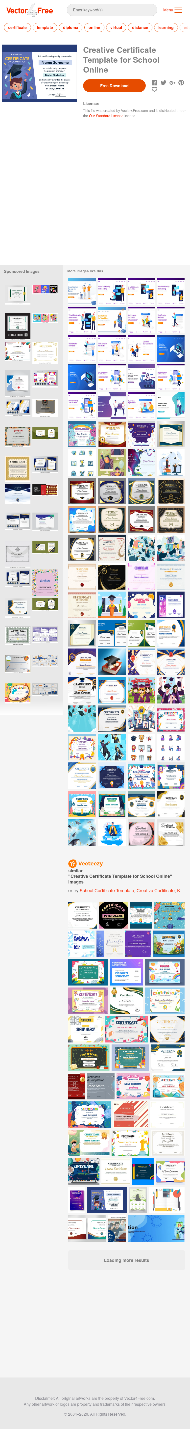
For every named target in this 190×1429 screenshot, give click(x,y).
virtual (116, 27)
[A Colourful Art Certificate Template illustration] (17, 696)
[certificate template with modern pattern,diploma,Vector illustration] (17, 326)
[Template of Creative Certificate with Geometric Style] (141, 576)
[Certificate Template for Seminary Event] (82, 662)
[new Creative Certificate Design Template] (17, 554)
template (45, 27)
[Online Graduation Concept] (112, 832)
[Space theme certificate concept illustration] (83, 1171)
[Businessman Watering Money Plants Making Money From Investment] (171, 405)
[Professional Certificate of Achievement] (171, 662)
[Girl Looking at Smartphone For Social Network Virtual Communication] (141, 377)
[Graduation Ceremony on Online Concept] (112, 747)
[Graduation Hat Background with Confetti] (82, 832)
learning (166, 27)
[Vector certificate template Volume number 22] (17, 383)
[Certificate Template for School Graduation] (171, 633)
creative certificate (156, 890)
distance (140, 27)
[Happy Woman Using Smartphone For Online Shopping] (112, 377)
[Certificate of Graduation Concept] (112, 548)
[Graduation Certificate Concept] (82, 690)
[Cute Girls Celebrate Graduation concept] (141, 690)
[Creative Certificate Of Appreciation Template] (141, 462)
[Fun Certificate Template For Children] (141, 434)
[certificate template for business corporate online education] (45, 554)
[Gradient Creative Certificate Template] (171, 775)
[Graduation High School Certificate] (112, 718)
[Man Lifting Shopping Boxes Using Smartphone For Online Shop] (171, 377)
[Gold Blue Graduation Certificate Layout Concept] (82, 633)
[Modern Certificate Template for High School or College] (112, 690)
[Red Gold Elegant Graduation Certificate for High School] (112, 434)
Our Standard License (106, 115)
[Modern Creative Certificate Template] (171, 605)
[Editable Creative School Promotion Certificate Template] (45, 497)
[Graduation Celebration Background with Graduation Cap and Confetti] (82, 718)
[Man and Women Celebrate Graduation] (171, 690)
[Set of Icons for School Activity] (171, 747)
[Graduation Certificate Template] (141, 519)
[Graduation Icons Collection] (82, 462)
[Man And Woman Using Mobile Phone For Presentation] (112, 320)
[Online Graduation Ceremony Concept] (171, 548)
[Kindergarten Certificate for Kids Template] (141, 605)
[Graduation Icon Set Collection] (141, 747)
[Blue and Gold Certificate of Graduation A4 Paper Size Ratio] (82, 775)
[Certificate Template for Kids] (82, 804)
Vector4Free (30, 10)
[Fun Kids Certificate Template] (82, 434)
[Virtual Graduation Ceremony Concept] (112, 605)
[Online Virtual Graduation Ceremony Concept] (141, 548)
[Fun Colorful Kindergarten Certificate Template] (17, 440)
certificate (17, 27)
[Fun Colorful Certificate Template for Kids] (45, 583)
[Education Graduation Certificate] (82, 491)
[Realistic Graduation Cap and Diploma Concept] (112, 662)
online (94, 27)
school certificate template (107, 890)
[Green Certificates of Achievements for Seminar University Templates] (141, 633)
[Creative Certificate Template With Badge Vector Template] (45, 526)
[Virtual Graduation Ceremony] (112, 462)
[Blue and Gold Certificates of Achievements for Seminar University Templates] (112, 633)
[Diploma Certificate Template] (141, 662)
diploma (70, 27)
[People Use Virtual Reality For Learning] (82, 291)
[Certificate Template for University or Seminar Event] (171, 804)
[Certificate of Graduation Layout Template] (171, 434)
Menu (168, 10)
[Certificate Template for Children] (171, 718)
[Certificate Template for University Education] (112, 576)
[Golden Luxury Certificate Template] (171, 832)
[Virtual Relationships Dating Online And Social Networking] (112, 405)
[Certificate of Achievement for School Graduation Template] (171, 576)
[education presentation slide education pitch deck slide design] (45, 668)
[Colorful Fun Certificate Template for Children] (82, 747)
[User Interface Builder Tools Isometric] (171, 348)
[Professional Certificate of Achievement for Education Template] (82, 576)
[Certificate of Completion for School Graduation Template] (82, 605)
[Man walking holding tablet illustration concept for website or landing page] (171, 320)
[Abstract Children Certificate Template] (112, 775)
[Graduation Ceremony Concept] (171, 462)
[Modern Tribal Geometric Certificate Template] (141, 832)
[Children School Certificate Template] (141, 775)
